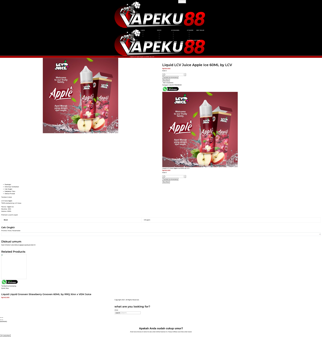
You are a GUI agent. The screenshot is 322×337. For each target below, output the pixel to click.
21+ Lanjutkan (5, 335)
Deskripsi (8, 184)
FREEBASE (151, 34)
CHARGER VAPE (179, 42)
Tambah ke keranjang (170, 77)
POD (167, 36)
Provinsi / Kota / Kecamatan (10, 230)
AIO (167, 32)
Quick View (5, 288)
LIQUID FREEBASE (124, 56)
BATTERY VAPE (179, 40)
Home (116, 56)
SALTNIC (152, 32)
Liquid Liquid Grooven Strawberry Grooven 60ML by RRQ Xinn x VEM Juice (46, 294)
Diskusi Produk (10, 193)
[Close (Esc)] (0, 317)
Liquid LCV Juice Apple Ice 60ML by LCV (175, 168)
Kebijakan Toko (10, 191)
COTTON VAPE (179, 36)
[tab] (163, 184)
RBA (192, 32)
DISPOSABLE (164, 38)
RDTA (192, 38)
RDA (192, 34)
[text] (161, 332)
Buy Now (166, 80)
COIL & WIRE (180, 32)
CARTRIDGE (180, 34)
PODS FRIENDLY (149, 36)
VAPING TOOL (180, 38)
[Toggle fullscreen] (2, 317)
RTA (192, 36)
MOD (167, 34)
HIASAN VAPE (180, 44)
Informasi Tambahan (12, 187)
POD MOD (165, 40)
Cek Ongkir (8, 189)
